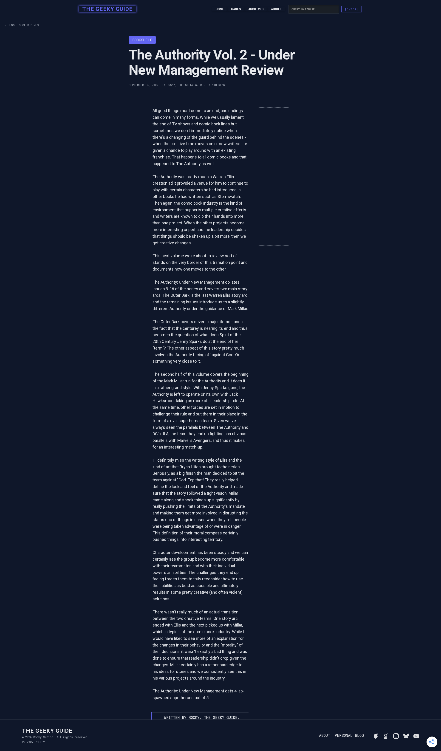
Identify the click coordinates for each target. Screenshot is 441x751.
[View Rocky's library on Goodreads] (386, 735)
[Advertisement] (274, 177)
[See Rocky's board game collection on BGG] (376, 735)
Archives (256, 9)
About (276, 9)
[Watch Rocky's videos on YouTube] (416, 735)
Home (220, 9)
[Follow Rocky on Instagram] (396, 735)
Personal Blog (349, 735)
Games (236, 9)
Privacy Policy (33, 742)
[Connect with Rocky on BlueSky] (406, 735)
